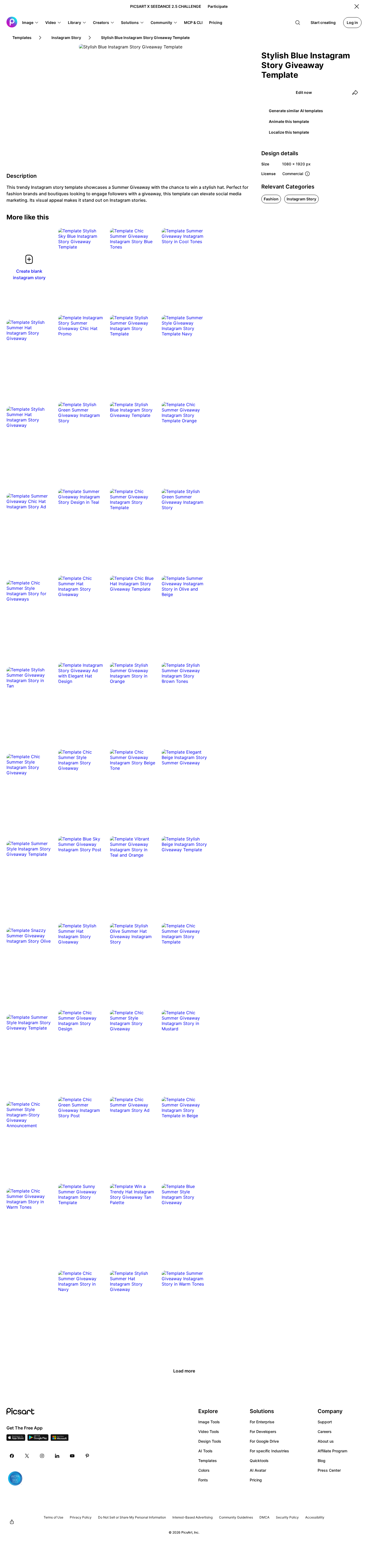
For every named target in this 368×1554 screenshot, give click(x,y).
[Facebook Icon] (11, 1455)
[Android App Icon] (37, 1439)
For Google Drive (264, 1441)
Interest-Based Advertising (192, 1517)
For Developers (263, 1431)
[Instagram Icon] (42, 1455)
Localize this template (289, 132)
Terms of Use (53, 1517)
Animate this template (289, 121)
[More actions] (95, 241)
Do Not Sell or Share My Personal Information (132, 1517)
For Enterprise (262, 1422)
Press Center (329, 1470)
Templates (207, 1460)
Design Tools (209, 1441)
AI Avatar (258, 1470)
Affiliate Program (332, 1451)
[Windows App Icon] (59, 1439)
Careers (325, 1431)
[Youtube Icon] (72, 1455)
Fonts (203, 1480)
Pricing (256, 1480)
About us (326, 1441)
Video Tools (208, 1431)
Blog (321, 1460)
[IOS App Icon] (15, 1439)
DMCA (264, 1517)
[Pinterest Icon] (87, 1455)
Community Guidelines (236, 1517)
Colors (204, 1470)
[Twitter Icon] (27, 1455)
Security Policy (287, 1517)
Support (325, 1422)
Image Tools (209, 1422)
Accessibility (314, 1517)
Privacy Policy (81, 1517)
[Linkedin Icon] (57, 1455)
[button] (30, 22)
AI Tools (205, 1451)
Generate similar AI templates (296, 110)
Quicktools (259, 1460)
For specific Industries (269, 1451)
